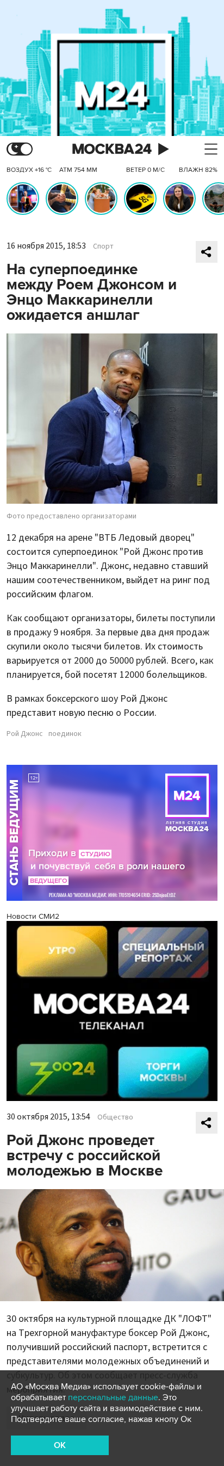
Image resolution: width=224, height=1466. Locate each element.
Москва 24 (112, 149)
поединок (65, 734)
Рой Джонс (25, 734)
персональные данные (113, 1397)
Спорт (103, 246)
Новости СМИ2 (33, 916)
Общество (115, 1117)
